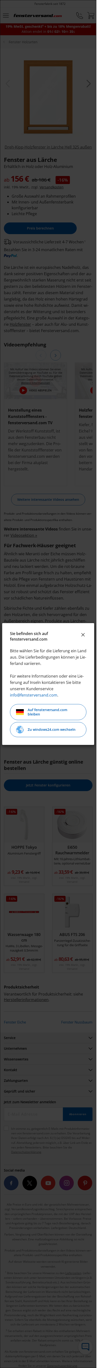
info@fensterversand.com (33, 695)
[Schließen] (83, 635)
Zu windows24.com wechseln (51, 729)
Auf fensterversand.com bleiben (47, 711)
